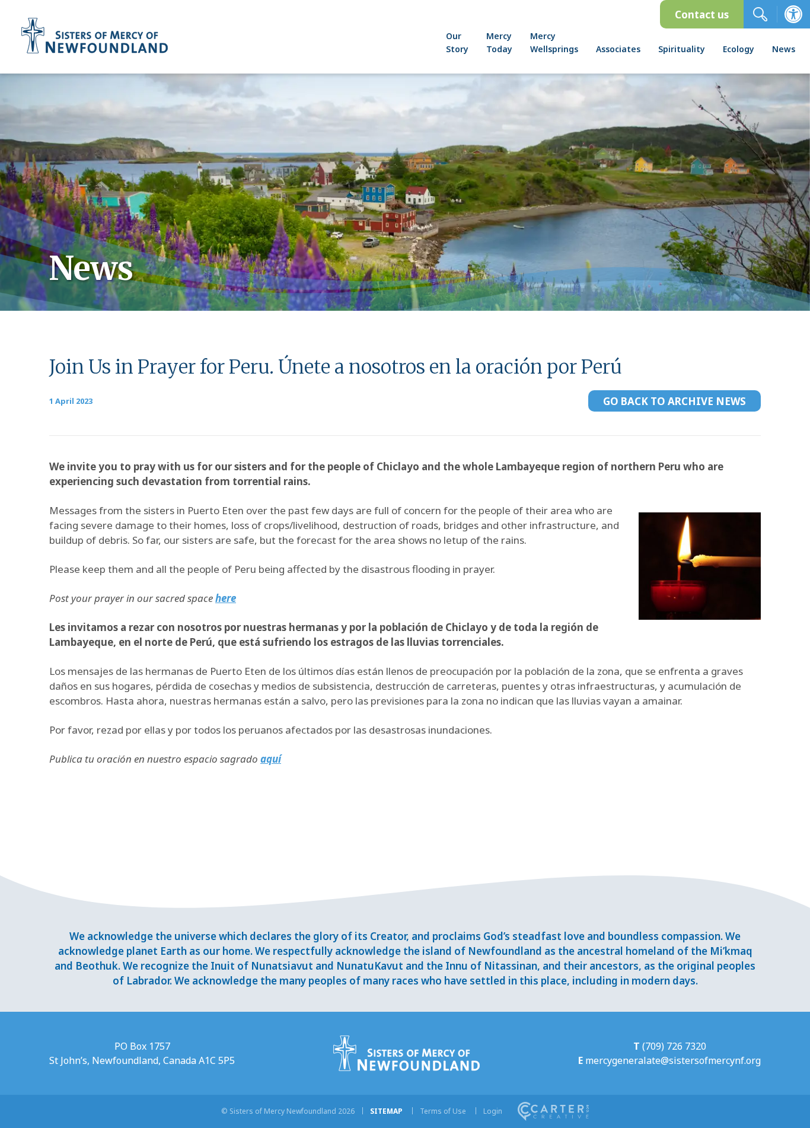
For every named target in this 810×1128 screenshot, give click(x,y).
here (225, 598)
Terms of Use (443, 1111)
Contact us (702, 14)
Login (492, 1111)
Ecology (738, 49)
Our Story (457, 42)
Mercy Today (499, 42)
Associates (618, 49)
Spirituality (681, 49)
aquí (270, 759)
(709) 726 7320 (674, 1046)
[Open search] (760, 14)
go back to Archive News (674, 401)
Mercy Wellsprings (554, 42)
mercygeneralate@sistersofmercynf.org (673, 1060)
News (783, 49)
